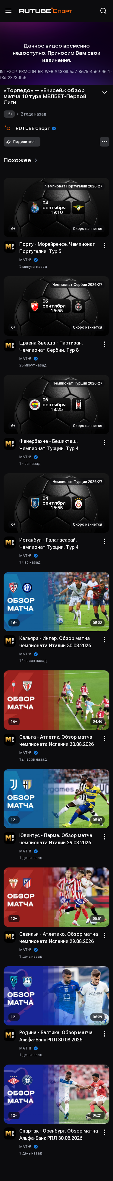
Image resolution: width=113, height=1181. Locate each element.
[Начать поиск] (103, 11)
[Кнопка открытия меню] (8, 11)
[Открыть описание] (104, 92)
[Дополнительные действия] (104, 142)
